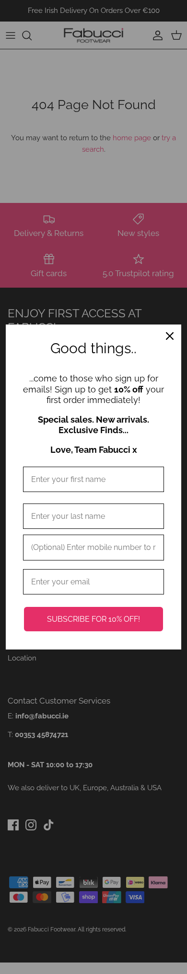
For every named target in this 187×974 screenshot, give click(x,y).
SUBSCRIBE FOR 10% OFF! (93, 619)
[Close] (169, 336)
